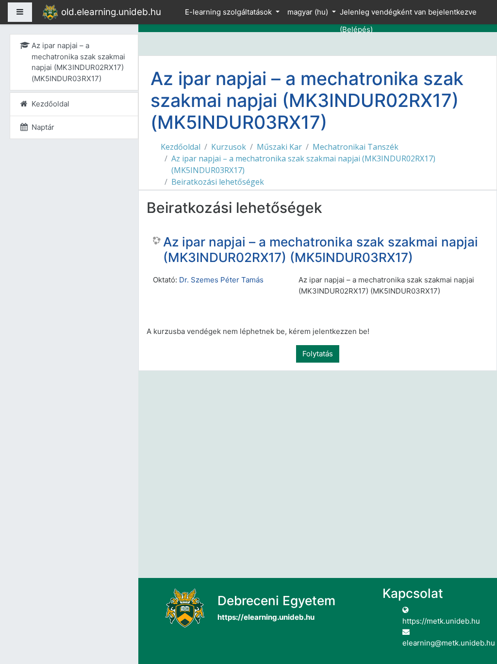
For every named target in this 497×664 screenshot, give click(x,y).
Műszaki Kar (279, 146)
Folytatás (317, 353)
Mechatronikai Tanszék (355, 146)
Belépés (356, 29)
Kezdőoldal (180, 146)
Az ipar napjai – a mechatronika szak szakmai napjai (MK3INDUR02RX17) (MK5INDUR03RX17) (303, 164)
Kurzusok (228, 146)
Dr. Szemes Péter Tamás (221, 279)
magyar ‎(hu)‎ (308, 12)
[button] (475, 616)
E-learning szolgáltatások (229, 12)
